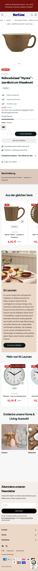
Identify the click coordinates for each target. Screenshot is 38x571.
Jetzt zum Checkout (19, 140)
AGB (2, 550)
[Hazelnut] (3, 127)
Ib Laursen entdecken (14, 345)
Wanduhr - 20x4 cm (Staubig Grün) (14, 396)
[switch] (33, 568)
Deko (14, 388)
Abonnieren (19, 511)
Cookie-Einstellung (7, 554)
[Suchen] (32, 15)
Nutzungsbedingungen (8, 518)
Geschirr (8, 20)
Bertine (9, 566)
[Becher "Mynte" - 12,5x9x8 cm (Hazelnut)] (14, 213)
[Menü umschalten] (2, 15)
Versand (24, 110)
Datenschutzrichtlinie (26, 518)
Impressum (10, 550)
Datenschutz (20, 550)
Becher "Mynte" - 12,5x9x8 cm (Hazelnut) (14, 236)
